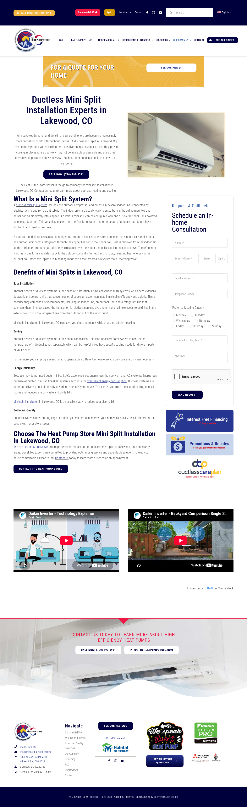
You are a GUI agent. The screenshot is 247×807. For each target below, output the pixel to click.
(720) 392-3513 (28, 746)
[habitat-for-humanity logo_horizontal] (115, 744)
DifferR (209, 588)
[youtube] (122, 761)
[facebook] (109, 761)
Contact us (62, 458)
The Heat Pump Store (101, 796)
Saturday (197, 326)
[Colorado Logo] (32, 29)
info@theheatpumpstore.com (35, 751)
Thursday (204, 321)
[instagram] (115, 761)
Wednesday (183, 321)
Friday (180, 326)
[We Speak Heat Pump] (165, 723)
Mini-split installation (26, 402)
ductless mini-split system (31, 205)
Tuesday (200, 315)
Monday (181, 315)
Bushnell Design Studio (166, 796)
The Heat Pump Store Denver (31, 447)
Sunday (216, 326)
